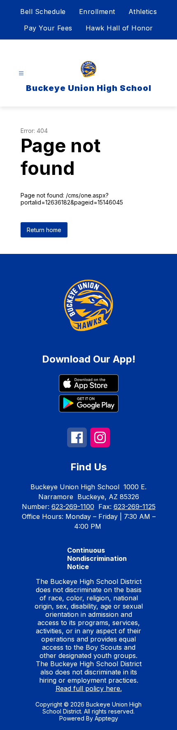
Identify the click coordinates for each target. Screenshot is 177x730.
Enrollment (97, 11)
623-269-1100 (72, 506)
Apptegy (106, 718)
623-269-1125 (135, 506)
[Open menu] (21, 73)
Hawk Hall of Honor (119, 28)
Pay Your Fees (48, 28)
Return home (44, 229)
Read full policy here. (89, 688)
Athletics (142, 11)
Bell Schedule (43, 11)
